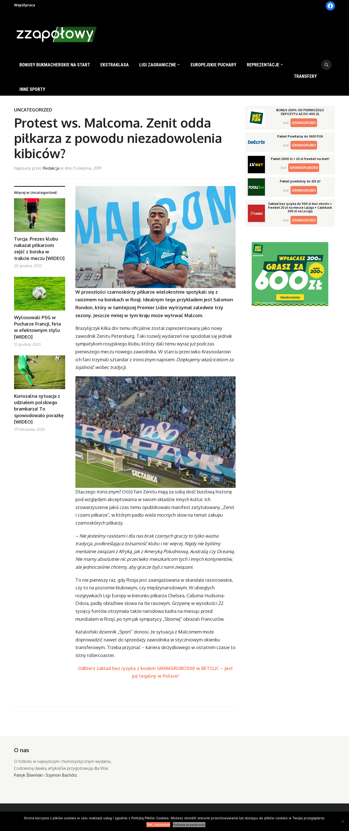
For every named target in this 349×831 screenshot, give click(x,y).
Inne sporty (32, 89)
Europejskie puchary (213, 64)
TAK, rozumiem (158, 825)
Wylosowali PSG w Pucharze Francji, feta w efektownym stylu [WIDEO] (37, 327)
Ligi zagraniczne (157, 64)
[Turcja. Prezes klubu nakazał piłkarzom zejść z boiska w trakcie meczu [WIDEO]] (39, 217)
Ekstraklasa (114, 64)
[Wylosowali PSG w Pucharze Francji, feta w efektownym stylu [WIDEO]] (39, 295)
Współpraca (24, 5)
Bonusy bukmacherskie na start (54, 64)
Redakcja (51, 168)
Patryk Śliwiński (28, 775)
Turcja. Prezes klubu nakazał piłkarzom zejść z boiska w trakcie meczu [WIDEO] (39, 248)
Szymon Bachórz (61, 775)
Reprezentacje (263, 64)
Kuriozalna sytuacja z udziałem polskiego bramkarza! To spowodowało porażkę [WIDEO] (39, 409)
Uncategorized (33, 110)
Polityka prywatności (189, 825)
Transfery (305, 76)
